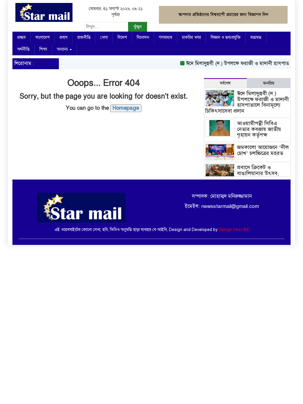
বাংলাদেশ (43, 37)
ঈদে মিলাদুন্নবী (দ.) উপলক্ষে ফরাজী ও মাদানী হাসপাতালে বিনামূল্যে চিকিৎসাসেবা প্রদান (247, 102)
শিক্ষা (43, 49)
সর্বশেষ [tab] (225, 83)
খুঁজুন (137, 26)
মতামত (255, 37)
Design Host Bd (234, 229)
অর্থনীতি (23, 49)
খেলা (104, 37)
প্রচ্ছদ (21, 37)
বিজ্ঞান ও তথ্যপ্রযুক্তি (226, 37)
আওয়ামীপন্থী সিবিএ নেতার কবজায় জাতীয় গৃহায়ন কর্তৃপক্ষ (259, 129)
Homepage (126, 108)
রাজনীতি (84, 37)
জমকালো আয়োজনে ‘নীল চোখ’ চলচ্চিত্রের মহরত (263, 150)
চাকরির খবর (191, 37)
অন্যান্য (63, 49)
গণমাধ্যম (165, 37)
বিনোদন (143, 37)
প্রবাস (63, 37)
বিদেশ (122, 37)
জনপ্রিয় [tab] (268, 83)
